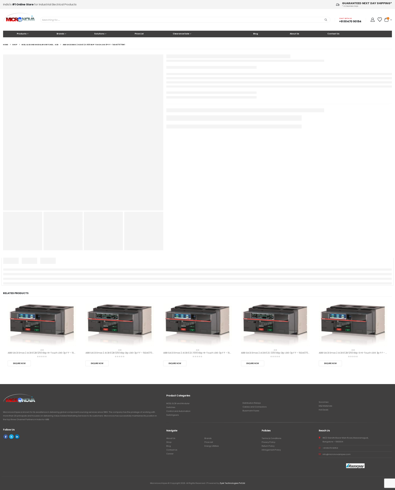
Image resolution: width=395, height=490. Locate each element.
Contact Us (333, 33)
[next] (390, 57)
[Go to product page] (40, 241)
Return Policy (268, 362)
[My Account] (372, 20)
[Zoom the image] (19, 312)
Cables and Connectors (255, 323)
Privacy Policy (268, 359)
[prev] (385, 57)
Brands (208, 355)
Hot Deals (323, 326)
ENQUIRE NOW (178, 90)
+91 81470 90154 (350, 21)
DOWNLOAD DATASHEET (180, 76)
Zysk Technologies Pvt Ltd (232, 400)
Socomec (324, 318)
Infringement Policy (271, 366)
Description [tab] (62, 187)
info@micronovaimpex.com (337, 371)
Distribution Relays (252, 319)
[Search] (326, 19)
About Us (294, 33)
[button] (386, 210)
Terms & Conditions (271, 355)
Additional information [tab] (35, 187)
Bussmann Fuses (251, 327)
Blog (255, 33)
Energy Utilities (211, 362)
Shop (169, 359)
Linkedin (17, 353)
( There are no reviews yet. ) (194, 62)
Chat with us (345, 18)
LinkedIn (180, 105)
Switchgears (172, 331)
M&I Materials (325, 322)
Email (186, 105)
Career (170, 370)
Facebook (168, 105)
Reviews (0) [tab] (9, 187)
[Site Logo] (19, 20)
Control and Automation (178, 328)
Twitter (174, 105)
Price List (139, 33)
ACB (40, 267)
